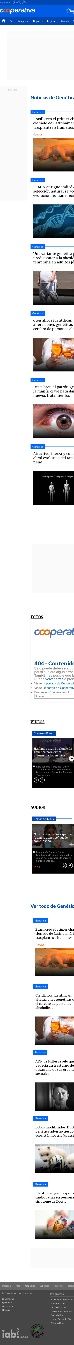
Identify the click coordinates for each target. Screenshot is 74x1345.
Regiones (52, 21)
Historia (6, 1310)
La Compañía (8, 1298)
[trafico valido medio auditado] (37, 1337)
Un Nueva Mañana (59, 1307)
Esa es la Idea (57, 1315)
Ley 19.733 (7, 1306)
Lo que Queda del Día (61, 1319)
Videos (38, 722)
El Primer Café (57, 1303)
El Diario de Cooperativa (62, 1299)
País (12, 21)
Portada (6, 1286)
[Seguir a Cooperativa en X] (19, 2)
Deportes (38, 21)
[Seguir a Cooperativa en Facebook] (15, 2)
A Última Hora (57, 1323)
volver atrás (54, 679)
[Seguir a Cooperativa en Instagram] (24, 2)
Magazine (23, 21)
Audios (38, 807)
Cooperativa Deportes (61, 1311)
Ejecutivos (7, 1302)
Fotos (37, 617)
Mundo (65, 21)
